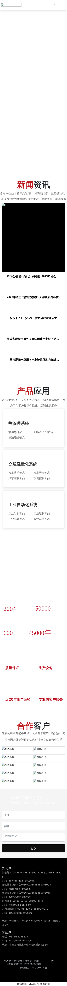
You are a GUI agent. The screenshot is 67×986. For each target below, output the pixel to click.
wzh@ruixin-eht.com (20, 940)
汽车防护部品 (16, 472)
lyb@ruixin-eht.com (20, 896)
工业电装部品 (16, 519)
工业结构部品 (42, 513)
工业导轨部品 (16, 513)
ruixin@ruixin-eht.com (21, 880)
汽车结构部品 (16, 478)
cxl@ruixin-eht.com (20, 904)
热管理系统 (18, 423)
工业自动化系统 (22, 504)
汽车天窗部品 (42, 472)
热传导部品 (15, 432)
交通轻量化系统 (22, 464)
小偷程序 (34, 984)
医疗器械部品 (42, 519)
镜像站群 (45, 984)
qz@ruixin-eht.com (20, 888)
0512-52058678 (18, 936)
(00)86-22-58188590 (24, 872)
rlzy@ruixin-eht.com (20, 912)
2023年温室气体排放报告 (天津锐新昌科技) (33, 297)
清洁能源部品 (16, 437)
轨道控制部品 (42, 478)
